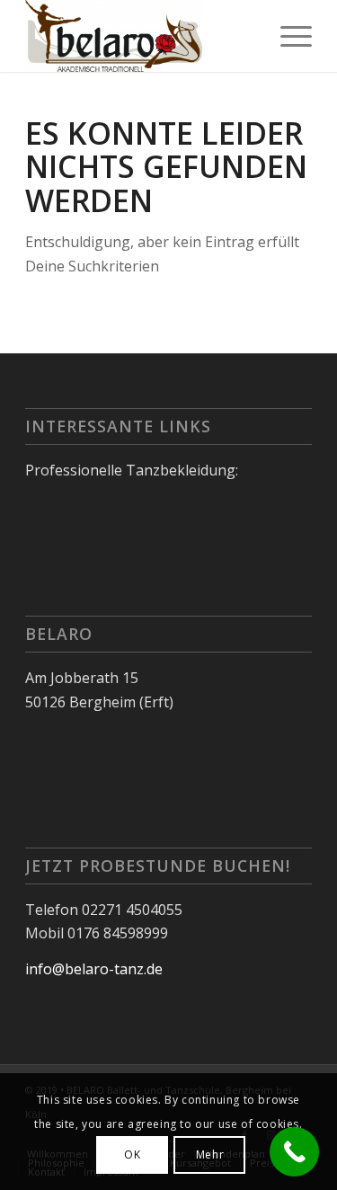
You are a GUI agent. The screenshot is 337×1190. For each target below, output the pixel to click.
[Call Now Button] (294, 1152)
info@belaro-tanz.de (94, 969)
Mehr (210, 1154)
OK (132, 1154)
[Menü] (287, 36)
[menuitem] (287, 36)
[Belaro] (139, 36)
